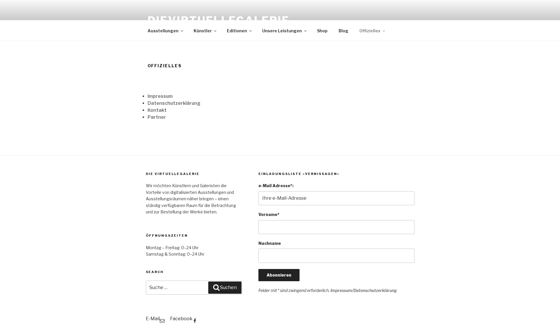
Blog (343, 30)
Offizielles (369, 30)
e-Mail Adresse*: (275, 185)
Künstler (203, 30)
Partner (157, 117)
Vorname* (268, 214)
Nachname (269, 243)
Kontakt (157, 110)
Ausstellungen (163, 30)
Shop (322, 30)
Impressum (160, 96)
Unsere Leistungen (282, 30)
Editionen (237, 30)
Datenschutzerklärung (174, 103)
